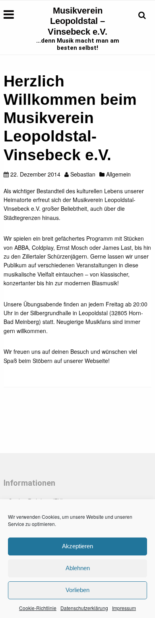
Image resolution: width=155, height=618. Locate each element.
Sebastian (82, 174)
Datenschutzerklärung (84, 607)
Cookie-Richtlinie (37, 607)
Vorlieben (77, 590)
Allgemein (118, 174)
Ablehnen (78, 568)
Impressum (124, 607)
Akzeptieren (77, 546)
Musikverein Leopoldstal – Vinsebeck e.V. (77, 21)
